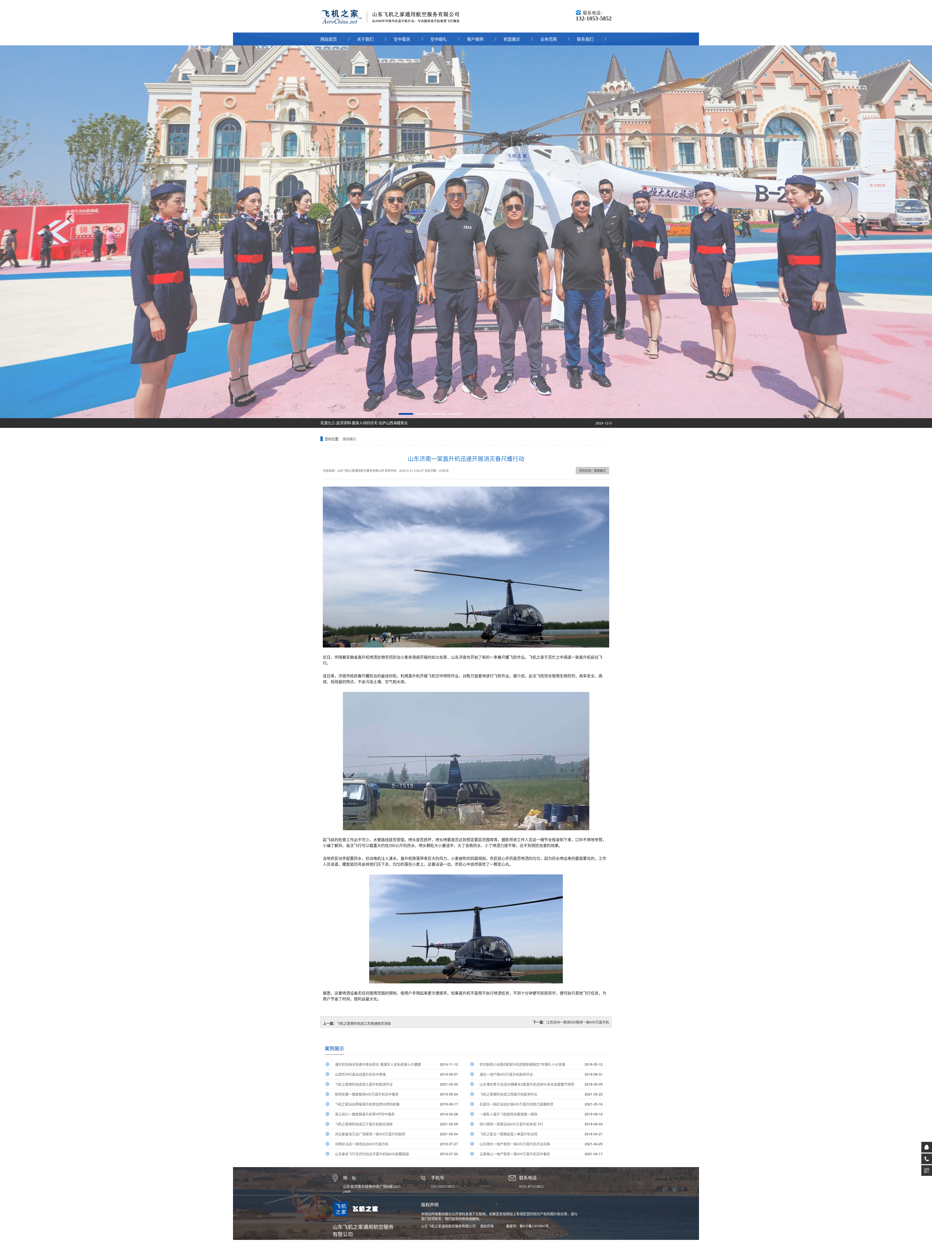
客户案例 (475, 39)
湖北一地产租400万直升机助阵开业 (506, 1074)
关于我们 (365, 39)
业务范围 (548, 39)
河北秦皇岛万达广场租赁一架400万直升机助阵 (370, 1133)
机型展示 (512, 39)
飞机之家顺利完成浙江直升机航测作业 (364, 1084)
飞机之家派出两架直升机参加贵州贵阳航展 (367, 1104)
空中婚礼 (438, 39)
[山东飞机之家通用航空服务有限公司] (393, 16)
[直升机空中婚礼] (466, 231)
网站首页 (328, 39)
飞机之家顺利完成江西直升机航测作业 (508, 1094)
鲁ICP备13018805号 (534, 1226)
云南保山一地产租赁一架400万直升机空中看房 (515, 1153)
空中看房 (402, 39)
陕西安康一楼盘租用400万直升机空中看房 (367, 1094)
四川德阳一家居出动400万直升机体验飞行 (511, 1123)
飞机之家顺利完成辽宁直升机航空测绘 (364, 1123)
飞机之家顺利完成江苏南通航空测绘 (364, 1023)
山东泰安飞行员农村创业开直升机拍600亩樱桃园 (372, 1153)
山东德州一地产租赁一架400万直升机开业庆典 (515, 1143)
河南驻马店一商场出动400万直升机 (361, 1143)
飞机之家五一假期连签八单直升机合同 (508, 1133)
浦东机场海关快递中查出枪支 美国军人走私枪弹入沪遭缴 (378, 1064)
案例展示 (349, 438)
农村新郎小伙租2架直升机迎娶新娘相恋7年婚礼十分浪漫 (522, 1064)
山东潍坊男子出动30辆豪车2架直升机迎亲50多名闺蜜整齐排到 (527, 1084)
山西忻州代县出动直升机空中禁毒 (360, 1074)
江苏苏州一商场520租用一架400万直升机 (577, 1022)
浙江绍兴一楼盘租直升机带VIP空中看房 (365, 1114)
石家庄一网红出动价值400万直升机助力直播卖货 (516, 1104)
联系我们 (585, 39)
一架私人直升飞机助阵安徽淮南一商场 (508, 1114)
